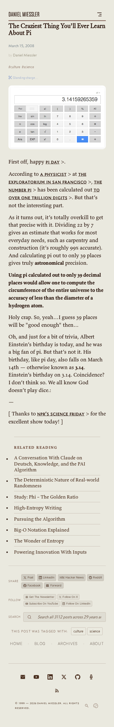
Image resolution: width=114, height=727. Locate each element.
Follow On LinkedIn (78, 603)
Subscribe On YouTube (43, 603)
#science (28, 67)
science (95, 631)
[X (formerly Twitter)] (64, 677)
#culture (14, 67)
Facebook (34, 585)
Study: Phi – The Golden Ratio (46, 497)
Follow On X (70, 596)
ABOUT (97, 643)
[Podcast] (91, 677)
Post (30, 577)
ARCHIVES (68, 643)
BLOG (40, 643)
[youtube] (36, 677)
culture (78, 631)
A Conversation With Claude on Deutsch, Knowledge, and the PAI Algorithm (49, 464)
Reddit (97, 577)
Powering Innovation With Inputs (50, 552)
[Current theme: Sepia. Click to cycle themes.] (95, 705)
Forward (56, 585)
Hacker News (72, 577)
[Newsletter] (23, 677)
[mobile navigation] (99, 14)
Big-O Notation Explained (41, 530)
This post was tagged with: (39, 631)
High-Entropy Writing (38, 508)
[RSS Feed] (57, 690)
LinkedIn (48, 577)
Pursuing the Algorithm (39, 519)
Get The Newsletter (42, 596)
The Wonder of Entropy (39, 541)
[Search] (86, 705)
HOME (16, 643)
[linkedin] (50, 677)
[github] (77, 677)
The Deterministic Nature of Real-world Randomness (56, 483)
